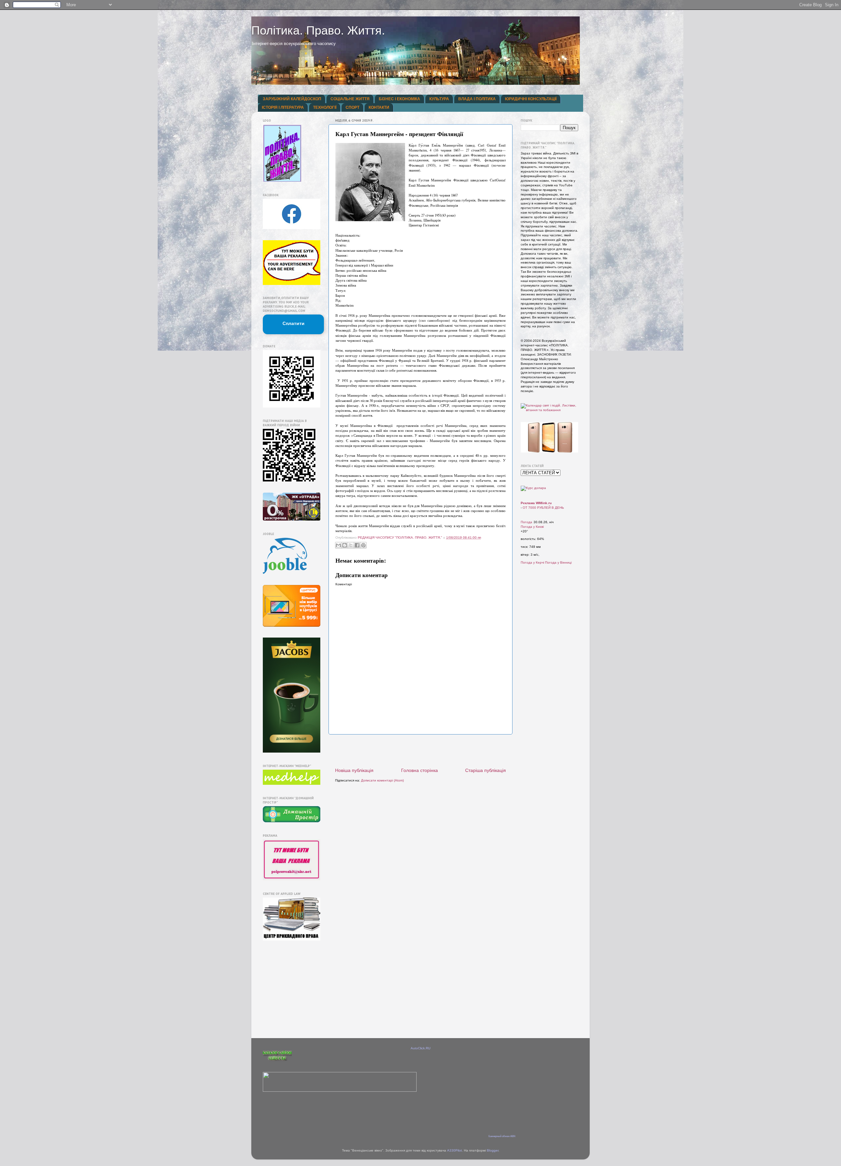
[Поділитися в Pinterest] (363, 545)
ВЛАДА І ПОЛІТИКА (477, 99)
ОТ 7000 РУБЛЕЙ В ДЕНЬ (543, 507)
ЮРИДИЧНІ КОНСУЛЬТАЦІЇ (531, 99)
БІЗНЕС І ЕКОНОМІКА (399, 99)
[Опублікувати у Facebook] (357, 545)
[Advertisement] (420, 751)
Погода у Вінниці (558, 562)
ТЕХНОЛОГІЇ (324, 107)
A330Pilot (454, 1150)
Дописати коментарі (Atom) (382, 780)
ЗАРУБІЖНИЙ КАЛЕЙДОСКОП (292, 99)
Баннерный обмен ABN (502, 1136)
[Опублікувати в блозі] (344, 545)
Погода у (532, 526)
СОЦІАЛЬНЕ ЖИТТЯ (350, 99)
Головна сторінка (419, 770)
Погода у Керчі (532, 562)
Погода (526, 522)
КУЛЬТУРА (439, 99)
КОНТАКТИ (379, 107)
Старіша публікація (485, 770)
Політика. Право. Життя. (318, 30)
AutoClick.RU (420, 1048)
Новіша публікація (354, 770)
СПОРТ (352, 107)
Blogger (492, 1150)
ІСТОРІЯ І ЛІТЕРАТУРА (283, 107)
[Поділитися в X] (351, 545)
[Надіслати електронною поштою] (338, 545)
